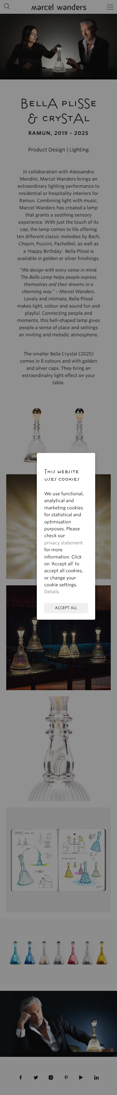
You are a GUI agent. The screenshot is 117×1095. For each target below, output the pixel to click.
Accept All (66, 607)
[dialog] (58, 547)
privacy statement (63, 542)
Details (51, 591)
